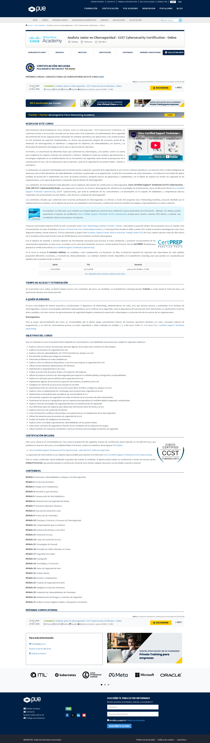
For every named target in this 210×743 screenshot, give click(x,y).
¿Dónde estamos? (39, 653)
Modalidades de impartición (84, 20)
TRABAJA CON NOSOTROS (127, 2)
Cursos (45, 20)
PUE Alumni (70, 68)
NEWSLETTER (162, 2)
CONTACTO (111, 2)
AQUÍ (101, 77)
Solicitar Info (176, 52)
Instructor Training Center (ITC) (130, 232)
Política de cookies (166, 739)
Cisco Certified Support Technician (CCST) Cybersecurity (128, 454)
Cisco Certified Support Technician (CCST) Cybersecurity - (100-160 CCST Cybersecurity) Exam (69, 450)
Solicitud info (135, 20)
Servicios (104, 20)
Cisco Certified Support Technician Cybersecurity (73, 247)
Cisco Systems (40, 25)
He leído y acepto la (127, 720)
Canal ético (181, 739)
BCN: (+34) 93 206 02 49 (41, 648)
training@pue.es (38, 644)
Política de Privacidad (135, 720)
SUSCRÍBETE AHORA (119, 726)
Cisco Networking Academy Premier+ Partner (102, 226)
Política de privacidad (145, 739)
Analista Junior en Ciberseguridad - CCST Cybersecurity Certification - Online (89, 86)
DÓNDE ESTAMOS (97, 2)
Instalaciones (119, 20)
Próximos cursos (60, 20)
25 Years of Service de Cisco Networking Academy (80, 229)
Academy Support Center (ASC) (101, 232)
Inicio (35, 20)
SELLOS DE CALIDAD (147, 2)
